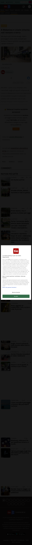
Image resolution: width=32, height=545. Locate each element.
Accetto (16, 296)
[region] (16, 272)
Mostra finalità (16, 292)
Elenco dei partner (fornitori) (9, 287)
